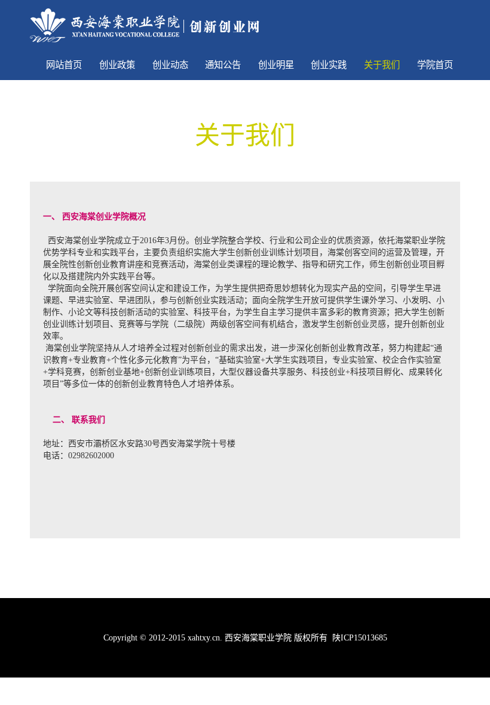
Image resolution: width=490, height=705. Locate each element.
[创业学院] (144, 24)
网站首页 (64, 65)
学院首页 (435, 65)
